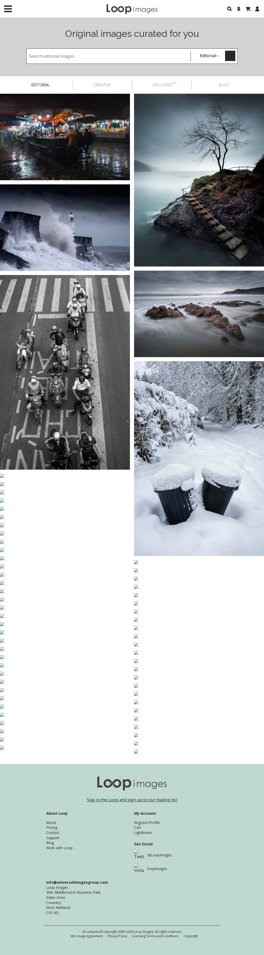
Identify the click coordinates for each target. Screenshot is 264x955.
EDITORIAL (40, 85)
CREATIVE (102, 85)
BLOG (224, 85)
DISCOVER (165, 84)
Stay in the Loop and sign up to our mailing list (132, 800)
